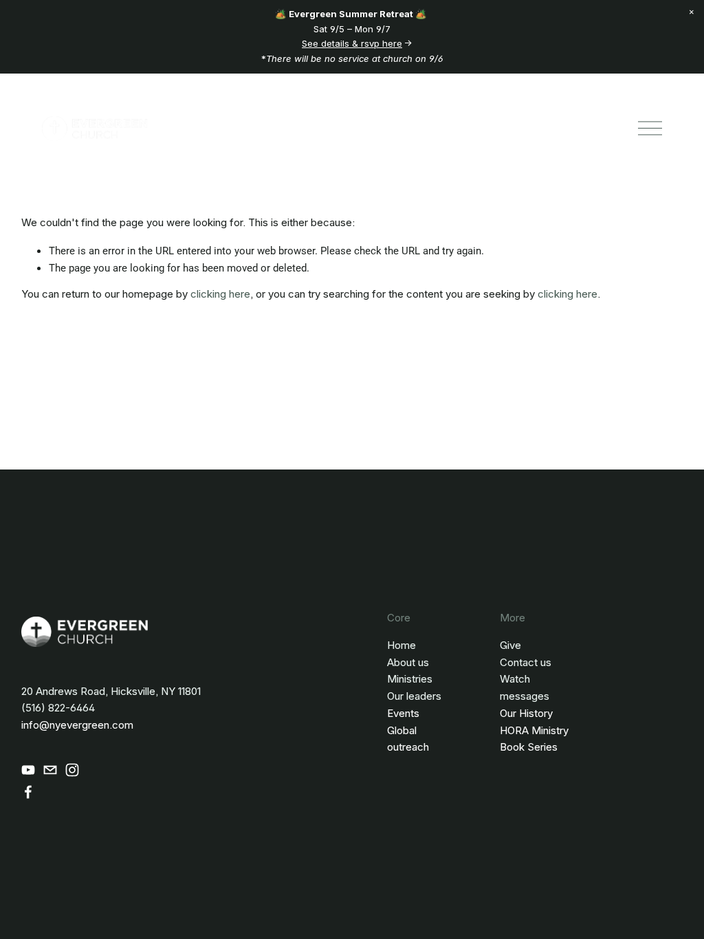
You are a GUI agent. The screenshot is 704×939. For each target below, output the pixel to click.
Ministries (409, 678)
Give (510, 645)
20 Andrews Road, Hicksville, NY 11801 (111, 691)
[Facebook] (28, 792)
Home (401, 645)
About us (408, 662)
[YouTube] (28, 770)
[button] (691, 12)
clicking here (220, 293)
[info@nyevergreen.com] (50, 770)
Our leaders (414, 696)
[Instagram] (72, 770)
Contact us (525, 662)
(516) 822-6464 (58, 707)
